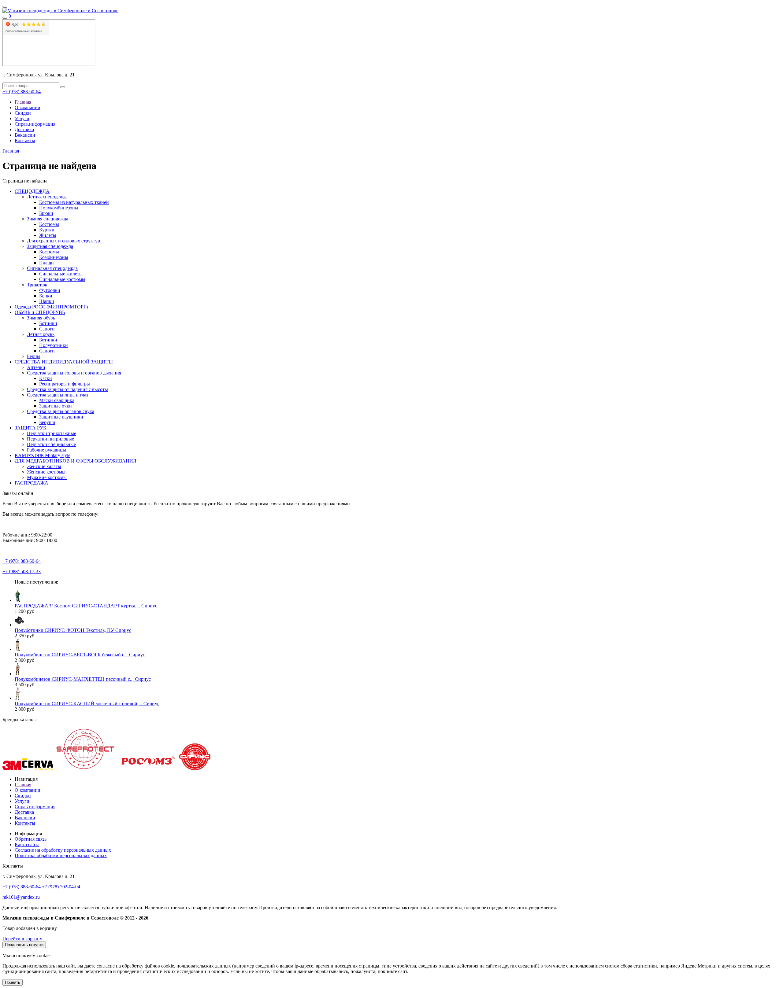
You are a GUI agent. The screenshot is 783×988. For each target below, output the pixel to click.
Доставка (24, 129)
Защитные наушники (61, 416)
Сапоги (47, 328)
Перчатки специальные (51, 444)
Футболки (49, 290)
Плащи (46, 262)
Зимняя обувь (41, 317)
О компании (27, 107)
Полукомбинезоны (58, 207)
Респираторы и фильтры (64, 383)
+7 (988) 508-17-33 (21, 571)
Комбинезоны (53, 257)
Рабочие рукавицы (46, 449)
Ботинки (48, 323)
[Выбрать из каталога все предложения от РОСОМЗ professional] (147, 768)
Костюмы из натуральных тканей (74, 202)
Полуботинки (53, 345)
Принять (12, 982)
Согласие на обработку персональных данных (63, 850)
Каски (45, 378)
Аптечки (36, 367)
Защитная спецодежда (50, 246)
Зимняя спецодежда (47, 218)
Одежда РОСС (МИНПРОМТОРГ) (51, 306)
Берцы (33, 356)
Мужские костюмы (47, 477)
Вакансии (25, 135)
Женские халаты (44, 466)
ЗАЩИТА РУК (30, 427)
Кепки (45, 295)
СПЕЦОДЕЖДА (32, 191)
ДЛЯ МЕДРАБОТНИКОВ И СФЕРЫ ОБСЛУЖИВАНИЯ (75, 460)
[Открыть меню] (4, 7)
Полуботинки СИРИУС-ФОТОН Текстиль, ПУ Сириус (73, 630)
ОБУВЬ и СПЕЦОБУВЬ (40, 312)
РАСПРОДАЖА (31, 482)
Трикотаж (37, 284)
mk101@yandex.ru (21, 897)
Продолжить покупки (24, 944)
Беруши (47, 422)
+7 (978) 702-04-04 (61, 886)
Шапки (46, 301)
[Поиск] (4, 18)
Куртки (46, 229)
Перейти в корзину (22, 938)
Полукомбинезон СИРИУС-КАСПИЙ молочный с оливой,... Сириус (87, 703)
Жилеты (47, 235)
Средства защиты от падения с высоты (67, 389)
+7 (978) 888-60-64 (21, 91)
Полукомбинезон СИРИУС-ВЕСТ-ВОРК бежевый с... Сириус (80, 654)
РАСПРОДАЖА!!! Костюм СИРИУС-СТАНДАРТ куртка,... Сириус (86, 605)
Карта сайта (27, 844)
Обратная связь (30, 839)
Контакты (25, 140)
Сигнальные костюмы (62, 279)
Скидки (23, 113)
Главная (23, 102)
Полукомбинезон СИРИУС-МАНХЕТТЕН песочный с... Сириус (83, 679)
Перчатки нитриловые (50, 438)
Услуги (22, 118)
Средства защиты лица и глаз (57, 394)
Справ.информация (35, 124)
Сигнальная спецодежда (52, 268)
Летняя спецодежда (47, 196)
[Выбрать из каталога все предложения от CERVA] (37, 768)
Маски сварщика (56, 400)
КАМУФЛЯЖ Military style (42, 455)
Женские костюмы (46, 471)
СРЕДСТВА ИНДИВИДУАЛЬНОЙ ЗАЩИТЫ (64, 361)
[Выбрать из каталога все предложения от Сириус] (194, 768)
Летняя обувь (40, 334)
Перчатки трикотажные (51, 433)
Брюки (46, 213)
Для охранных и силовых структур (63, 240)
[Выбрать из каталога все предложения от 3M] (11, 768)
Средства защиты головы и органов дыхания (74, 372)
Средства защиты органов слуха (60, 411)
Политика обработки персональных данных (61, 855)
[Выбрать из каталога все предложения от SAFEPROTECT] (85, 768)
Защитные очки (55, 405)
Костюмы (49, 224)
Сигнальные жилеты (61, 273)
